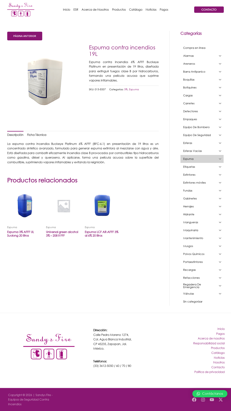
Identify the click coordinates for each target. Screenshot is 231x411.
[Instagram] (203, 399)
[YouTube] (212, 399)
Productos (119, 9)
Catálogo (135, 9)
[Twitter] (221, 399)
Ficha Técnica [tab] (36, 135)
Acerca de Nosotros (95, 9)
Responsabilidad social (209, 343)
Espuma (134, 89)
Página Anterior (24, 36)
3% (126, 89)
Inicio (66, 9)
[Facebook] (194, 399)
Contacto (218, 367)
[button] (209, 393)
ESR (75, 9)
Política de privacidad (209, 372)
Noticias (151, 9)
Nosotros (219, 362)
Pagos (164, 9)
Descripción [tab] (15, 135)
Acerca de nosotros (211, 338)
